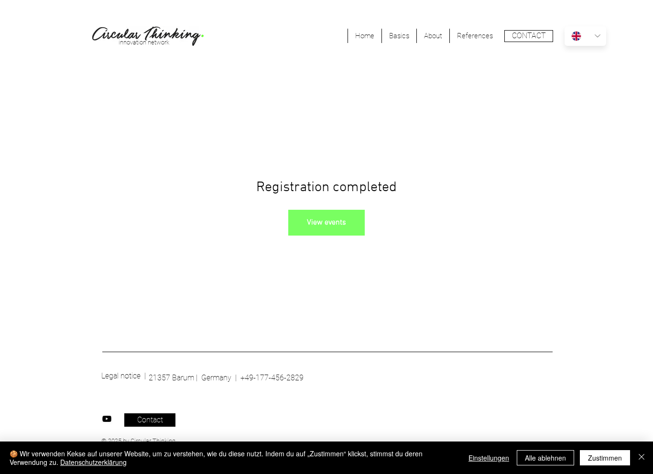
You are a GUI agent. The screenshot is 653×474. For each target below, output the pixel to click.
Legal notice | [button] (123, 375)
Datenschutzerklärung (93, 462)
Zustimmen (605, 458)
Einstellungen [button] (488, 458)
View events (326, 222)
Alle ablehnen (545, 458)
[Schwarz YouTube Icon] (106, 418)
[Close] (641, 457)
